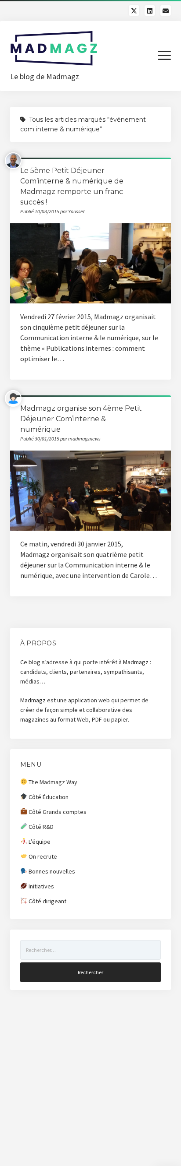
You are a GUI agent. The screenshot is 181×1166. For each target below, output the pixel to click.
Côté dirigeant (46, 901)
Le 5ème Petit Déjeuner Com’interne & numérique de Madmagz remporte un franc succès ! (90, 263)
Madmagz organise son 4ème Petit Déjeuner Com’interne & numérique (81, 418)
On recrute (42, 856)
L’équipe (39, 841)
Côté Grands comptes (57, 812)
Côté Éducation (48, 797)
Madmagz (135, 662)
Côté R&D (40, 827)
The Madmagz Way (52, 782)
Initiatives (40, 886)
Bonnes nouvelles (51, 871)
